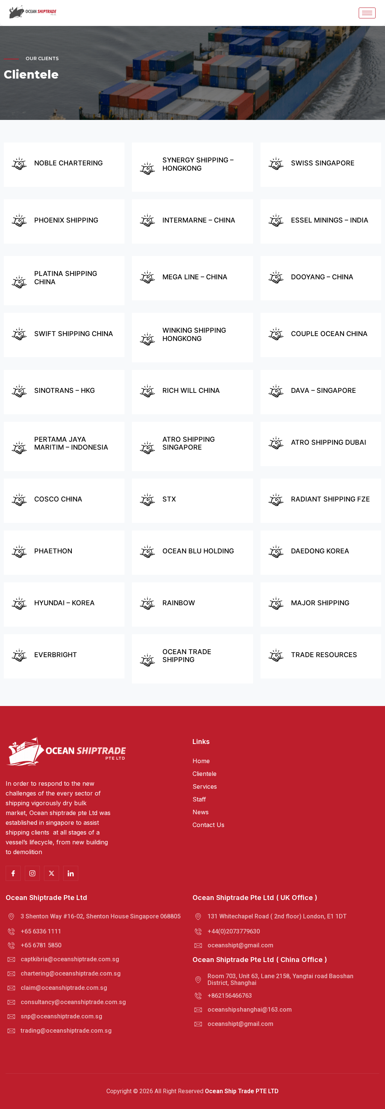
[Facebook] (70, 873)
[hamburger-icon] (367, 13)
